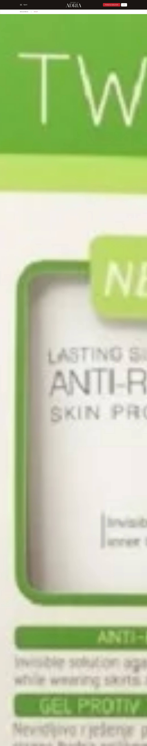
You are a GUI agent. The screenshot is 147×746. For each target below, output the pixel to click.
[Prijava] (124, 4)
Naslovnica (24, 12)
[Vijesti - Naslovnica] (73, 5)
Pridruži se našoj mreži (111, 5)
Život (36, 12)
